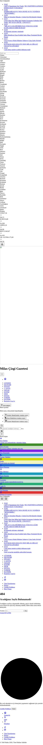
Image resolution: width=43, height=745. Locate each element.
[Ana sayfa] (5, 379)
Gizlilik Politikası (5, 709)
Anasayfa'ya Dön (5, 613)
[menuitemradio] (16, 414)
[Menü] (2, 244)
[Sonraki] (6, 499)
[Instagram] (5, 580)
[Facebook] (5, 578)
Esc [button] (22, 428)
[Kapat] (2, 434)
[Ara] (2, 425)
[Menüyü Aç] (2, 374)
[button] (2, 431)
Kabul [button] (13, 709)
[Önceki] (2, 499)
